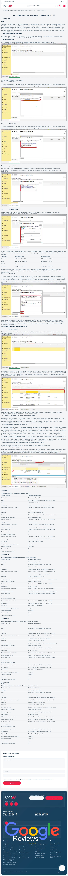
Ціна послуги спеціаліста (24, 845)
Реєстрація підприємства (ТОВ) (56, 857)
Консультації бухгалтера (55, 852)
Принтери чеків (38, 845)
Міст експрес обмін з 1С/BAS (9, 853)
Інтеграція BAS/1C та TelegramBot (8, 843)
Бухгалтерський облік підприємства (55, 843)
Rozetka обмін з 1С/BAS (8, 847)
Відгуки (59, 872)
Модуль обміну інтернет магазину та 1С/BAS (8, 860)
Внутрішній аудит (54, 849)
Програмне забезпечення (9, 864)
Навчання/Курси (22, 847)
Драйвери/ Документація (40, 853)
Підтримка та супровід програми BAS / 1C (24, 843)
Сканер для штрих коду (40, 847)
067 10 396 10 (10, 814)
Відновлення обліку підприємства (54, 846)
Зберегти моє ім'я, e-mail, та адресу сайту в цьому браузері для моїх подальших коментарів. (28, 779)
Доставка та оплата (39, 857)
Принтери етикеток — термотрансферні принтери (41, 843)
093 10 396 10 (41, 814)
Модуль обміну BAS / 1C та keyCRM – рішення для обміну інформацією (10, 851)
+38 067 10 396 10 (35, 6)
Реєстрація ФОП (54, 854)
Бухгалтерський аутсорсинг (56, 850)
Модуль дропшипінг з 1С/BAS (9, 862)
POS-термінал (38, 851)
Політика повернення (39, 855)
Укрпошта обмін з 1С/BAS (9, 857)
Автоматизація (22, 855)
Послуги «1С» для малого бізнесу (25, 850)
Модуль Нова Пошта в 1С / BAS (10, 855)
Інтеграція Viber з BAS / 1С (9, 845)
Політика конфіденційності (25, 857)
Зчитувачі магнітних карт (40, 849)
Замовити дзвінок (53, 798)
